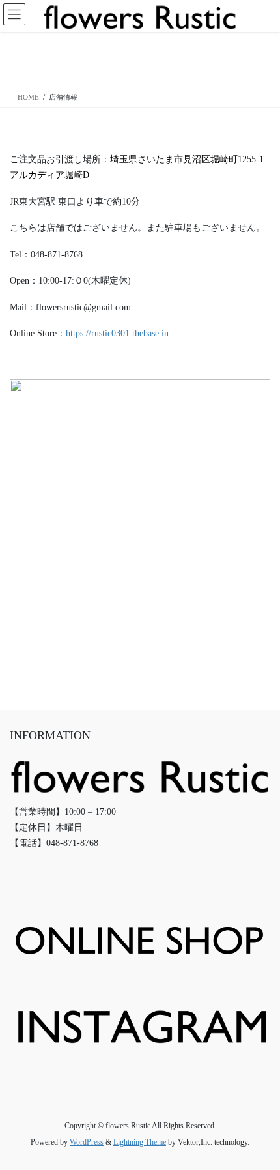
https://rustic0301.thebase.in (117, 333)
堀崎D (76, 175)
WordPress (87, 1142)
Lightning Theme (139, 1142)
